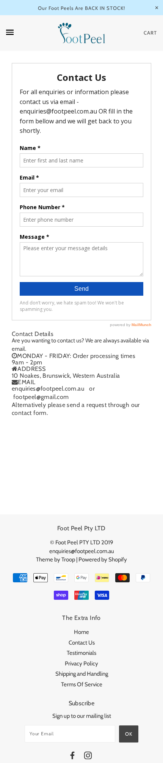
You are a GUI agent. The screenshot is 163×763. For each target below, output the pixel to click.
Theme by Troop (55, 559)
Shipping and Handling (81, 673)
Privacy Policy (81, 663)
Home (81, 632)
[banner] (81, 33)
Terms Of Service (81, 684)
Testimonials (81, 652)
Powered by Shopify (102, 559)
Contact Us (82, 642)
